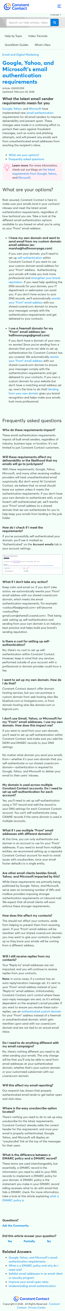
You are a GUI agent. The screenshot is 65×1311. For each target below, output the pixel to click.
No (49, 1241)
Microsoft (35, 108)
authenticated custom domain (41, 1011)
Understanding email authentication (32, 1286)
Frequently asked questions (26, 159)
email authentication (40, 113)
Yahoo (17, 108)
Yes (10, 1241)
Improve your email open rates (28, 1282)
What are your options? (24, 155)
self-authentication (30, 258)
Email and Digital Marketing (20, 54)
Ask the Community (15, 1225)
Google (7, 108)
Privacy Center (37, 1307)
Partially (29, 1241)
